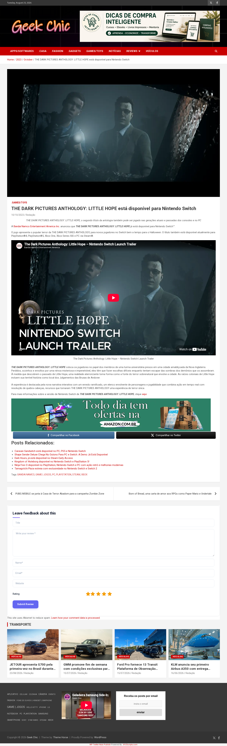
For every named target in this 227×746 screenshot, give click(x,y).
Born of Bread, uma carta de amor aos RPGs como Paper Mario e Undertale (170, 493)
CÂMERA (42, 694)
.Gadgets (74, 51)
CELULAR (23, 694)
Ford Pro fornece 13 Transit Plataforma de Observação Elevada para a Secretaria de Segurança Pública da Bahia (137, 671)
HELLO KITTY (32, 707)
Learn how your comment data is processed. (75, 617)
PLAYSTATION (63, 474)
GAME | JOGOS (43, 474)
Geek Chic (32, 737)
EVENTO (52, 694)
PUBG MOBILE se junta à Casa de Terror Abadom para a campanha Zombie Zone (59, 493)
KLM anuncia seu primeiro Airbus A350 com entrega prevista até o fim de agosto (191, 669)
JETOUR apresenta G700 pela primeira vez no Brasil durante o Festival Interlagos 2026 (33, 669)
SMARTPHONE (13, 720)
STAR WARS (33, 720)
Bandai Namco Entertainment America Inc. (37, 226)
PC (53, 474)
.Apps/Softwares (22, 51)
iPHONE (42, 707)
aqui (144, 394)
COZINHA (33, 694)
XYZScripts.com (130, 745)
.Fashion (57, 51)
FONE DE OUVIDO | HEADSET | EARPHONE (34, 700)
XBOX (84, 474)
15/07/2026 (69, 673)
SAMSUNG (43, 713)
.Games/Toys (94, 51)
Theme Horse (60, 737)
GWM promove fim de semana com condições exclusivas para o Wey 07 (86, 669)
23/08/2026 (16, 673)
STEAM (76, 474)
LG (49, 707)
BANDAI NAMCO (26, 474)
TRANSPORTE (20, 624)
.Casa (43, 51)
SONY (24, 720)
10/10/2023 (17, 215)
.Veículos (151, 51)
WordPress (100, 737)
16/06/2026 (177, 673)
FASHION (11, 700)
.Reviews (131, 51)
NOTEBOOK (12, 713)
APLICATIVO (12, 694)
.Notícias (114, 51)
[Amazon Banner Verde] (111, 400)
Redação (30, 215)
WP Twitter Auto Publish (100, 745)
